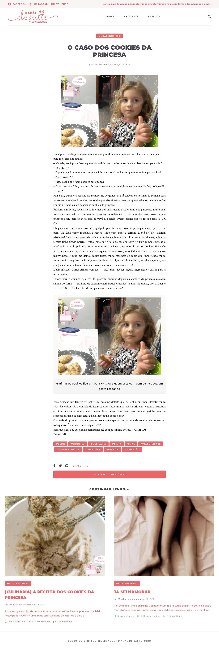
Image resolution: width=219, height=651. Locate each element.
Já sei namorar (132, 592)
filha (117, 443)
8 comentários (174, 616)
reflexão (133, 449)
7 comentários (64, 621)
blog (61, 443)
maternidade (152, 443)
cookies (78, 443)
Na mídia (154, 16)
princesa (94, 449)
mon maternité (69, 449)
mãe (132, 443)
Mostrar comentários (109, 474)
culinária (99, 443)
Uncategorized (109, 36)
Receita (113, 449)
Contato (131, 16)
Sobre (109, 16)
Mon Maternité (101, 64)
